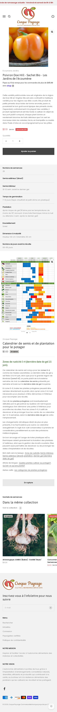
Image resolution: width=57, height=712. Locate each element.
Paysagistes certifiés (11, 636)
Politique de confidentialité (14, 640)
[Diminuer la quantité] (6, 141)
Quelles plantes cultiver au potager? (35, 463)
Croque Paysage (10, 339)
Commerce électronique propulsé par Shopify (37, 704)
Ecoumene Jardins (11, 70)
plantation (28, 456)
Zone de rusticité (32, 453)
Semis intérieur (46, 453)
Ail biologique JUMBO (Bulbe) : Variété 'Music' (22, 559)
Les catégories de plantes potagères (30, 470)
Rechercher (8, 622)
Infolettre (6, 627)
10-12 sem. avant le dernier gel (16, 189)
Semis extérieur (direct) (13, 456)
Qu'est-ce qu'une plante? (14, 465)
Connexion (7, 631)
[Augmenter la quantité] (19, 141)
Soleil (5, 226)
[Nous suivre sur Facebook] (4, 689)
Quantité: (6, 135)
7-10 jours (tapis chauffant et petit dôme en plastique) (26, 200)
